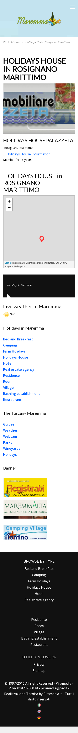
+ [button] (9, 201)
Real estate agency (18, 369)
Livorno (15, 42)
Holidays (10, 454)
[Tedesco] (39, 717)
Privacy (39, 664)
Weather (10, 430)
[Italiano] (39, 704)
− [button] (9, 207)
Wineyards (11, 448)
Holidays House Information (28, 154)
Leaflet (8, 262)
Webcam (10, 436)
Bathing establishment (21, 393)
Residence (11, 375)
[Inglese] (39, 711)
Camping (10, 345)
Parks (7, 442)
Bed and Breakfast (18, 339)
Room (7, 381)
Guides (8, 424)
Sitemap (39, 670)
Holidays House (15, 357)
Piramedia (51, 693)
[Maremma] (39, 18)
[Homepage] (4, 42)
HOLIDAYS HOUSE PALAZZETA (38, 140)
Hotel (7, 363)
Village (8, 387)
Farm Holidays (14, 351)
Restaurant (12, 399)
